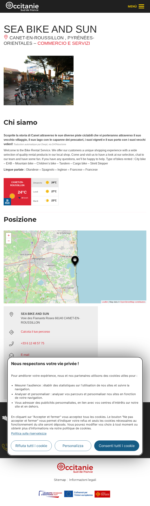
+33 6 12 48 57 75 (32, 343)
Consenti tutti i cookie (117, 446)
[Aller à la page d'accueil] (22, 6)
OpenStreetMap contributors (132, 302)
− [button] (9, 241)
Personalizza (73, 446)
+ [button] (9, 235)
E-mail (25, 354)
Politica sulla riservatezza (28, 433)
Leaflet (105, 302)
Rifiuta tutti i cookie (31, 446)
